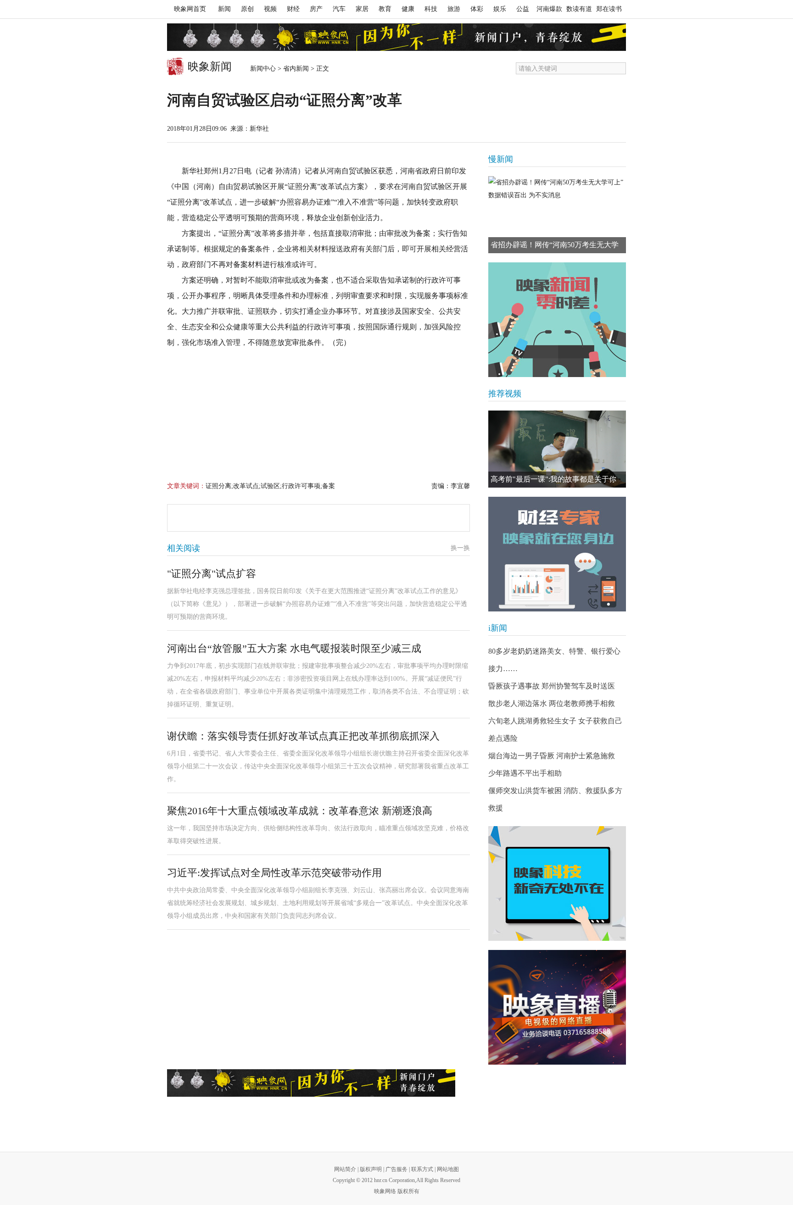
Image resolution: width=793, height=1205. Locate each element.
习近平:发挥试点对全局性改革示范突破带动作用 (274, 872)
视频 (270, 9)
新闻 (224, 9)
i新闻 (497, 628)
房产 (316, 9)
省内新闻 (296, 68)
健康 (408, 9)
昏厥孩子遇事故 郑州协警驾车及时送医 (551, 686)
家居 (362, 9)
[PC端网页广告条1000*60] (396, 37)
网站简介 (345, 1169)
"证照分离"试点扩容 (211, 573)
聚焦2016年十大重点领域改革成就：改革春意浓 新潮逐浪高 (299, 810)
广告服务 (396, 1169)
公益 (522, 9)
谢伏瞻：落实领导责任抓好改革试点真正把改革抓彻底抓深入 (303, 736)
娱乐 (499, 9)
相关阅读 (183, 548)
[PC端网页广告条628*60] (311, 1083)
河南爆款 (549, 9)
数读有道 (579, 9)
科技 (430, 9)
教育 (385, 9)
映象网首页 (190, 9)
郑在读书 (609, 9)
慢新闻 (500, 159)
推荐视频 (504, 393)
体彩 (476, 9)
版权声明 (371, 1169)
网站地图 (448, 1169)
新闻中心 (263, 68)
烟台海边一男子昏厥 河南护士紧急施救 (551, 756)
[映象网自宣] (557, 319)
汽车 (339, 9)
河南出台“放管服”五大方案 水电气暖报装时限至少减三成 (294, 648)
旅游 (453, 9)
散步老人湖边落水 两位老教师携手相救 (551, 703)
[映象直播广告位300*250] (557, 1007)
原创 (247, 9)
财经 (293, 9)
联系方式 (422, 1169)
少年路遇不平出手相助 (525, 773)
